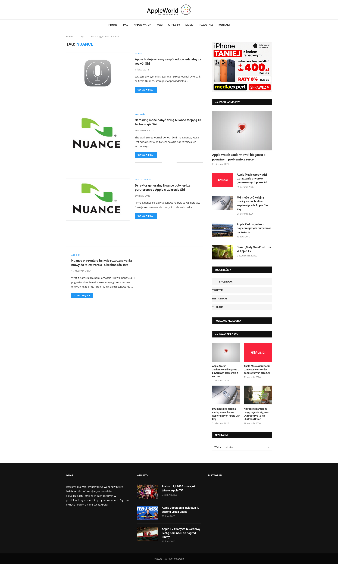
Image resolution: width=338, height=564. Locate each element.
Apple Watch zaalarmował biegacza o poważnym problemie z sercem (238, 157)
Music (189, 24)
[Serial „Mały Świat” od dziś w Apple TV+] (222, 252)
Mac (160, 24)
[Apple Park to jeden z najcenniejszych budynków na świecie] (222, 229)
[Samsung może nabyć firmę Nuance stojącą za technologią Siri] (98, 134)
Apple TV (174, 24)
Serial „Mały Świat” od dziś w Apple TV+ (254, 249)
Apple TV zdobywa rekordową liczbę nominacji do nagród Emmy (181, 533)
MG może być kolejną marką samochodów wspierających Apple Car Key (252, 203)
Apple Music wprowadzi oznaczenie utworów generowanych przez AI (252, 178)
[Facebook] (67, 9)
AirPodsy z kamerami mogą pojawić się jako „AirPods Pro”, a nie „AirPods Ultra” (256, 414)
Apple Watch (143, 24)
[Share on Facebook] (167, 97)
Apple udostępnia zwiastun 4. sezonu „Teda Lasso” (180, 509)
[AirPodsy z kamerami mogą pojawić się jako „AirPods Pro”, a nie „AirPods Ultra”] (258, 395)
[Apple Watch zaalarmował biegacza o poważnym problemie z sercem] (242, 131)
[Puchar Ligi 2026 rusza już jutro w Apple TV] (147, 492)
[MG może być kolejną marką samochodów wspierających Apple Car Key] (222, 203)
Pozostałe (206, 24)
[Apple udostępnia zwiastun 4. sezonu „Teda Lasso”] (147, 513)
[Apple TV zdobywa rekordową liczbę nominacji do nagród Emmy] (147, 534)
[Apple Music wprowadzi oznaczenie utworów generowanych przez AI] (222, 180)
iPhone (112, 24)
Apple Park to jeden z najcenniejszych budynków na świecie (254, 228)
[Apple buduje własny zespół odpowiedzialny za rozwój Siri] (98, 73)
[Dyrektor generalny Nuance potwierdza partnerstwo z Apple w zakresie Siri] (98, 199)
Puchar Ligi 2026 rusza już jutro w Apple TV (178, 488)
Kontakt (224, 24)
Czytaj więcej (145, 90)
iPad (125, 24)
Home (69, 36)
